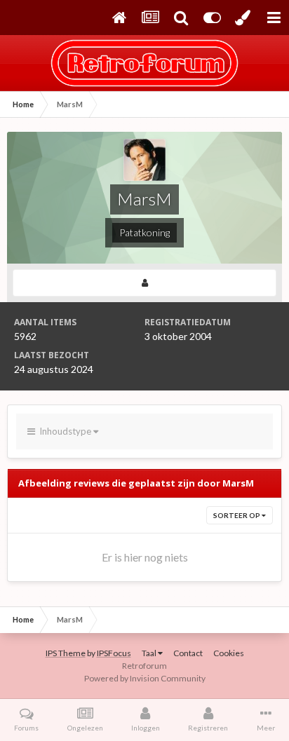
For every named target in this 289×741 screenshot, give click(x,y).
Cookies (228, 653)
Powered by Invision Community (145, 678)
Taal (150, 653)
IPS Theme (66, 653)
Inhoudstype (64, 431)
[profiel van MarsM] (144, 283)
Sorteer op (237, 515)
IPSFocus (114, 653)
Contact (188, 653)
